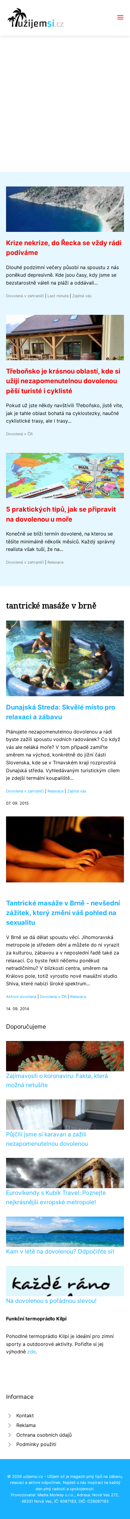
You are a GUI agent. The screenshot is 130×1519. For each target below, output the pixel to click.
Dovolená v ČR (19, 434)
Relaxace (55, 562)
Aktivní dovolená (21, 996)
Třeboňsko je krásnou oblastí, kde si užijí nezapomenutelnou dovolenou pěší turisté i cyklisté (63, 381)
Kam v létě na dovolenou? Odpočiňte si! (60, 1251)
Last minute (58, 296)
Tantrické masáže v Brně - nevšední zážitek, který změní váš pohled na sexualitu (63, 913)
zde (31, 1352)
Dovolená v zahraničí (25, 296)
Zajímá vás (82, 296)
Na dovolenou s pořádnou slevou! (51, 1300)
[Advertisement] (65, 104)
